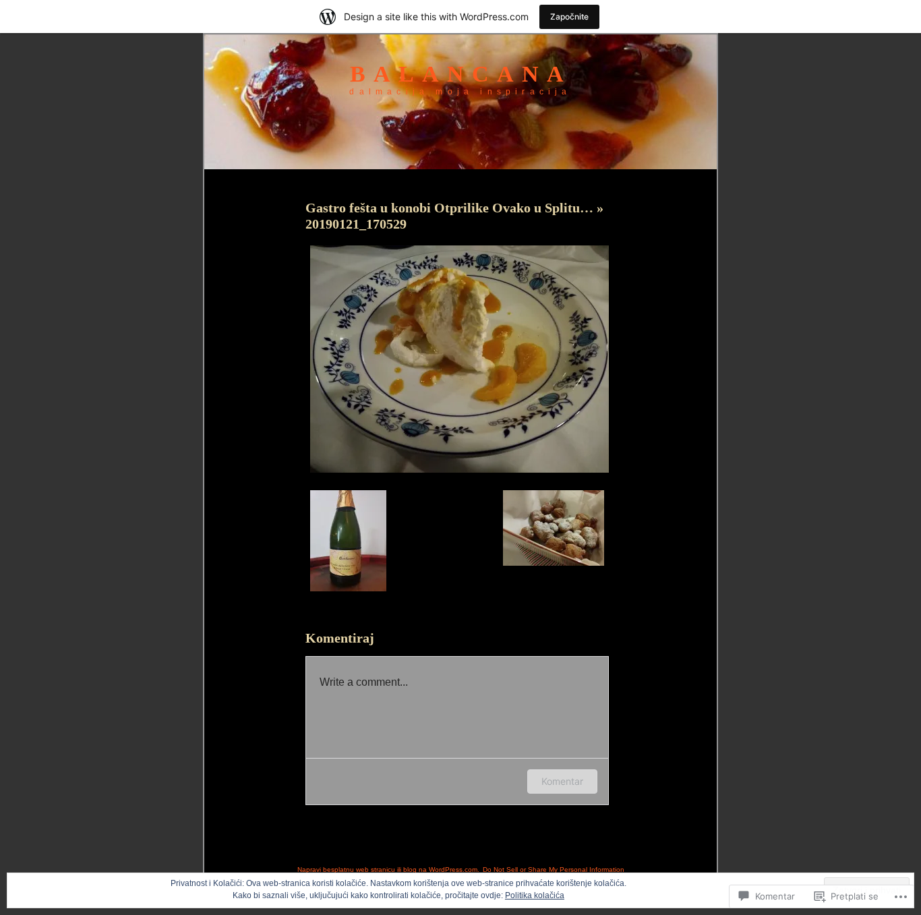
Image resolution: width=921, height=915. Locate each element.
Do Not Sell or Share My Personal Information (553, 869)
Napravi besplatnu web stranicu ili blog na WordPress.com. (388, 869)
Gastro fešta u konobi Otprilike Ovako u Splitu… (451, 207)
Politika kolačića (534, 895)
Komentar (562, 781)
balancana (461, 73)
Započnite (569, 16)
